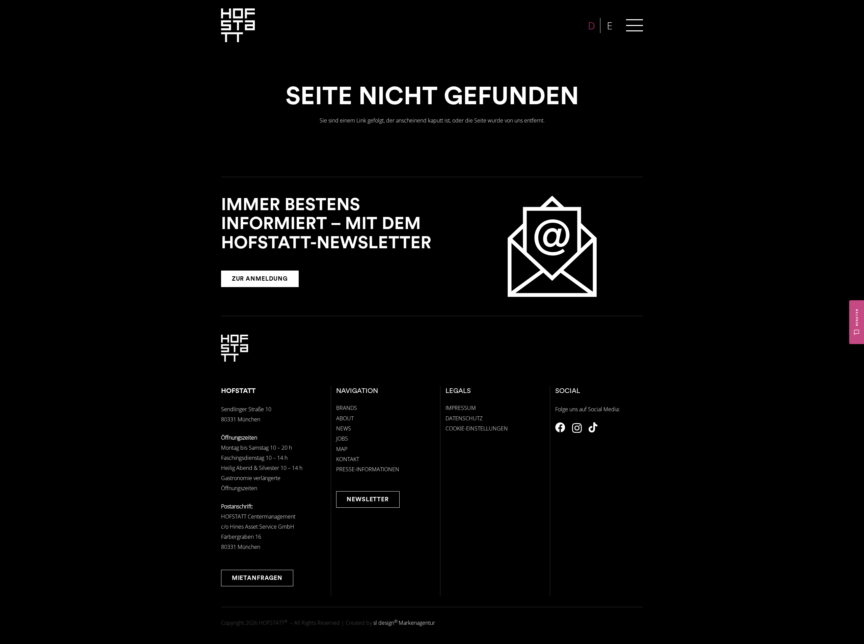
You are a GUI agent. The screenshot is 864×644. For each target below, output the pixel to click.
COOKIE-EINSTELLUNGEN (477, 428)
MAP (341, 449)
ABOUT (345, 418)
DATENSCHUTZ (464, 418)
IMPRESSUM (461, 408)
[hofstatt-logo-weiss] (238, 25)
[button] (634, 25)
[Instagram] (577, 427)
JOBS (342, 438)
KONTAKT (347, 459)
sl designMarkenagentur (404, 622)
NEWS (343, 428)
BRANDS (346, 408)
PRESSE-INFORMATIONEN (367, 469)
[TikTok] (593, 427)
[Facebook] (560, 427)
